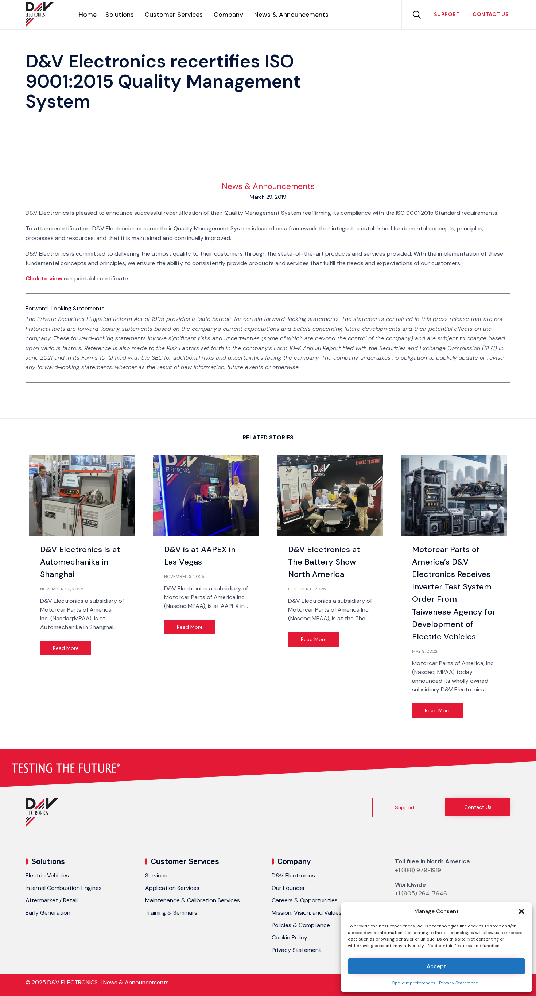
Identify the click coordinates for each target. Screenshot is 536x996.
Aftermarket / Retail (52, 900)
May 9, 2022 (425, 651)
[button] (521, 911)
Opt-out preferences (413, 983)
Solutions (119, 14)
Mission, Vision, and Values (307, 912)
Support (447, 14)
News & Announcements (291, 14)
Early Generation (48, 912)
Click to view (44, 278)
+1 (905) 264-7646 (421, 893)
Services (156, 875)
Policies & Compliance (301, 925)
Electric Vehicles (47, 875)
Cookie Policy (289, 937)
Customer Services (174, 14)
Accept (436, 966)
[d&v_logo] (42, 825)
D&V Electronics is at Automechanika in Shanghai (80, 562)
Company (228, 14)
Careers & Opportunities (305, 900)
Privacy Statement (458, 983)
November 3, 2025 (184, 577)
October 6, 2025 (307, 589)
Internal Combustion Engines (64, 888)
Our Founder (288, 888)
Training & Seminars (171, 912)
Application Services (172, 888)
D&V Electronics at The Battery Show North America (324, 562)
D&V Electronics (293, 875)
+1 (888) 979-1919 (418, 870)
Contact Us (491, 14)
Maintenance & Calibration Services (192, 900)
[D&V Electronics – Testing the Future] (40, 14)
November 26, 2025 (61, 589)
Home (88, 14)
